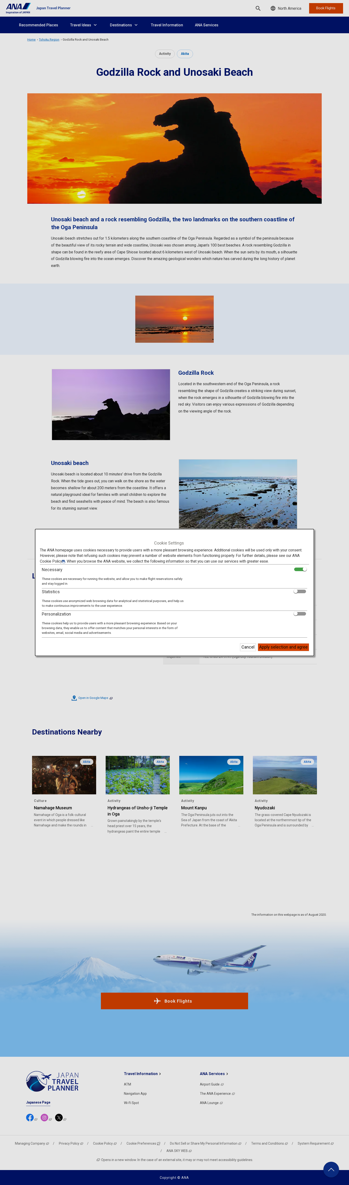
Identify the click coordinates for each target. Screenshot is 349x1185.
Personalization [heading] (56, 613)
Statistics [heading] (51, 591)
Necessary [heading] (52, 569)
